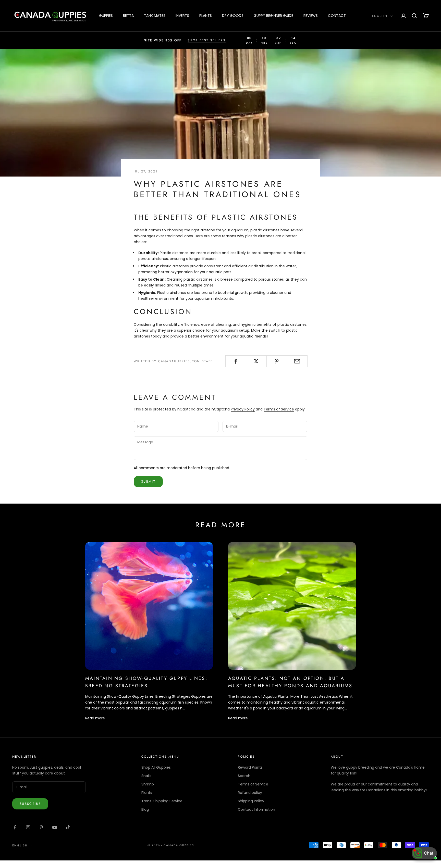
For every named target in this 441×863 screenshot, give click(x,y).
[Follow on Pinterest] (41, 827)
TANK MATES (154, 15)
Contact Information (256, 809)
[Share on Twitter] (256, 361)
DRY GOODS (232, 15)
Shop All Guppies (156, 767)
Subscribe (30, 803)
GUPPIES (106, 15)
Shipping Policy (251, 801)
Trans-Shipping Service (161, 801)
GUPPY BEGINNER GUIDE (273, 15)
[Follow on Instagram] (28, 827)
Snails (146, 775)
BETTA (128, 15)
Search (244, 775)
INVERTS (182, 15)
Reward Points (250, 767)
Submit (148, 481)
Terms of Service (279, 409)
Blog (145, 809)
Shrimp (147, 784)
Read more (95, 718)
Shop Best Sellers (207, 40)
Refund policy (250, 792)
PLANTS (205, 15)
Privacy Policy (243, 409)
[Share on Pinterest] (277, 361)
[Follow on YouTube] (54, 827)
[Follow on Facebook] (14, 827)
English (379, 16)
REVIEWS (310, 15)
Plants (146, 792)
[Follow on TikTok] (67, 827)
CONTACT (337, 15)
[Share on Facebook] (236, 361)
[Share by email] (297, 361)
